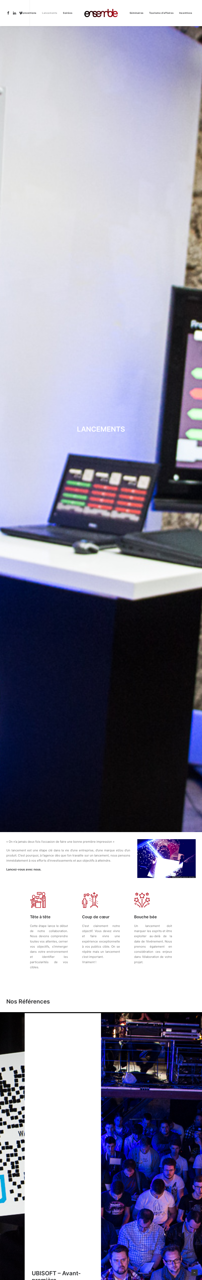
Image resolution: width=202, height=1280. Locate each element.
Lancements (49, 12)
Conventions (28, 12)
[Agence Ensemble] (101, 13)
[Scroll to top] (194, 1272)
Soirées (67, 12)
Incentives (185, 12)
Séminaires (137, 12)
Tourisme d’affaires (161, 12)
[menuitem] (8, 13)
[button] (8, 13)
